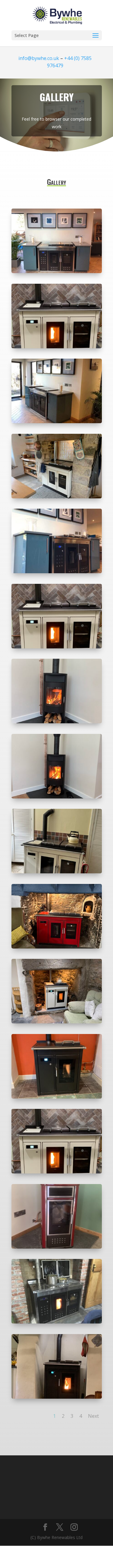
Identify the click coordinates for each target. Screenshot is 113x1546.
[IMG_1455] (56, 1247)
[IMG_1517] (56, 1097)
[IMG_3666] (56, 571)
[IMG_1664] (56, 947)
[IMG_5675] (56, 721)
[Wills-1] (56, 647)
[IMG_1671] (56, 872)
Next (93, 1416)
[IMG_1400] (56, 1322)
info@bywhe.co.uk (38, 58)
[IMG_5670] (56, 797)
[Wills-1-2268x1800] (56, 347)
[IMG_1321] (56, 1397)
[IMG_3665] (56, 421)
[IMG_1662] (56, 1022)
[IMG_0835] (56, 497)
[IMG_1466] (56, 1172)
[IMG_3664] (56, 271)
